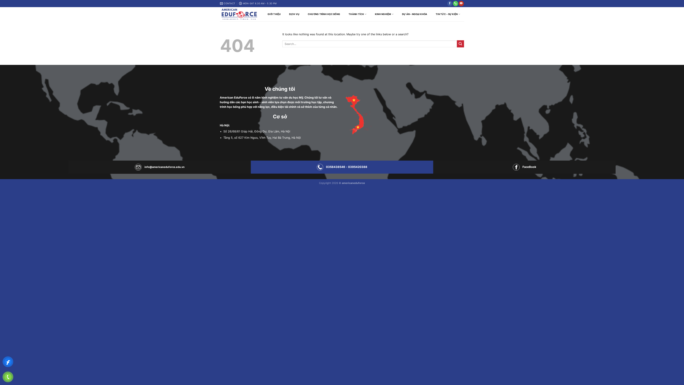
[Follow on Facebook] (449, 3)
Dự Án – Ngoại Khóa (414, 14)
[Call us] (455, 3)
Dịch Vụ (294, 14)
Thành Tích (356, 14)
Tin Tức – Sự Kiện (447, 14)
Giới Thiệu (274, 14)
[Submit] (460, 43)
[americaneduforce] (239, 14)
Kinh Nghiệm (383, 14)
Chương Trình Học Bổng (324, 14)
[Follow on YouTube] (461, 3)
